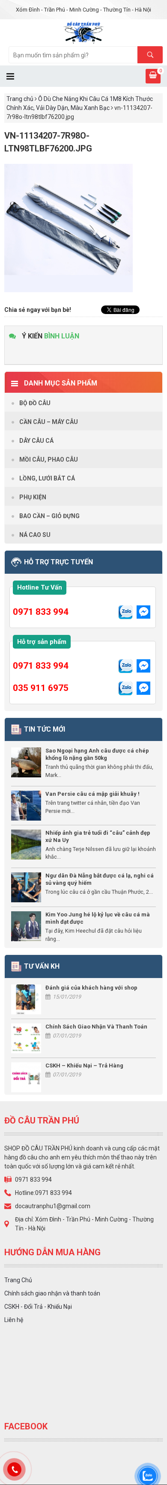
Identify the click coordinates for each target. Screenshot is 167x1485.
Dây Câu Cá (36, 440)
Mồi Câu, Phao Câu (48, 459)
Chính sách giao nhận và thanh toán (52, 1293)
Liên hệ (13, 1319)
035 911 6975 (41, 688)
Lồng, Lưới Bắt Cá (47, 478)
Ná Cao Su (35, 534)
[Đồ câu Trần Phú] (83, 32)
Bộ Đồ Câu (35, 403)
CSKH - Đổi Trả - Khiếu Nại (38, 1306)
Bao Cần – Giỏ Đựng (49, 516)
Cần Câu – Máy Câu (48, 421)
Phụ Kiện (32, 497)
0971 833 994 (41, 612)
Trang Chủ (18, 1280)
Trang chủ (19, 98)
